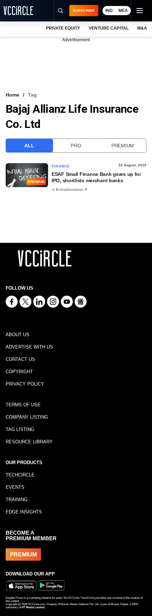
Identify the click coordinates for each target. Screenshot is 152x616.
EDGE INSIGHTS (24, 512)
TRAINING (17, 499)
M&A (142, 28)
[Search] (60, 10)
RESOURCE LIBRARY (29, 441)
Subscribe (84, 10)
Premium (122, 145)
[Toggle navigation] (139, 10)
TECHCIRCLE (20, 475)
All (29, 145)
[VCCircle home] (18, 10)
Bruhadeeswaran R (71, 189)
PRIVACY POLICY (25, 384)
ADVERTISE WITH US (29, 347)
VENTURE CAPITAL (108, 28)
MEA (123, 10)
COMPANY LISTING (27, 417)
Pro (76, 145)
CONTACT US (20, 359)
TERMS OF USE (23, 404)
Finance (61, 166)
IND (109, 10)
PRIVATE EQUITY (63, 28)
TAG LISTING (20, 429)
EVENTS (15, 487)
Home (12, 95)
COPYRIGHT (19, 371)
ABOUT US (17, 334)
